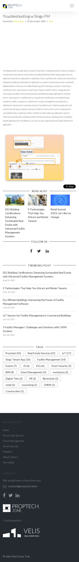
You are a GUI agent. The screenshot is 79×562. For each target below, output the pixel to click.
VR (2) (32, 378)
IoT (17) (66, 353)
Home (6, 430)
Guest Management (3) (33, 372)
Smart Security (10, 446)
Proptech (7, 451)
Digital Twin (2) (14, 378)
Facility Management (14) (51, 359)
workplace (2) (60, 372)
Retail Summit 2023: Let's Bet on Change (61, 213)
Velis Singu (18, 21)
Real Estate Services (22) (41, 353)
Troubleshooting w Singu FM (26, 16)
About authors (10, 457)
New (51, 21)
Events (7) (11, 365)
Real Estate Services (13, 435)
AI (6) (26, 365)
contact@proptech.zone (22, 486)
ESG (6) (40, 365)
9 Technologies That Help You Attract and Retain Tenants (35, 288)
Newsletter (8, 462)
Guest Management (13, 440)
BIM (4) (10, 372)
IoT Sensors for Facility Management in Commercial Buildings (37, 315)
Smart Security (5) (61, 365)
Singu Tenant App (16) (18, 359)
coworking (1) (29, 384)
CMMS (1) (49, 384)
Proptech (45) (13, 353)
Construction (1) (15, 391)
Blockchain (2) (50, 378)
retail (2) (10, 384)
